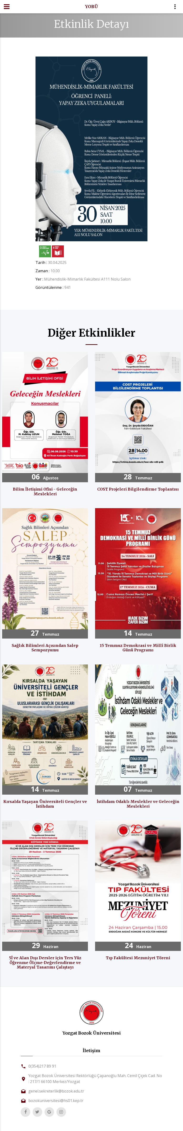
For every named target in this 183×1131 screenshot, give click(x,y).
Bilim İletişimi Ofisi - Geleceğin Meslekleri (45, 491)
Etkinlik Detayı (91, 24)
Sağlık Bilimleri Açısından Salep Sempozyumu (45, 648)
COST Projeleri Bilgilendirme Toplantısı (138, 489)
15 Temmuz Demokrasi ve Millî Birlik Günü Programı (138, 648)
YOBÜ (91, 6)
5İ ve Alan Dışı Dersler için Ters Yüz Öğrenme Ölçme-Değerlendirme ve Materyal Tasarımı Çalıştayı (45, 962)
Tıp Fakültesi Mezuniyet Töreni (138, 957)
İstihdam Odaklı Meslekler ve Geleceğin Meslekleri (138, 804)
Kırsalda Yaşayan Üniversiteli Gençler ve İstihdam (45, 804)
